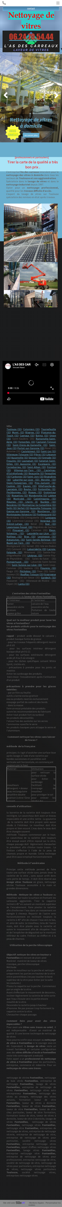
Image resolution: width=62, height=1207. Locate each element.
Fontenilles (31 (46, 489)
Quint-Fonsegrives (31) (20, 482)
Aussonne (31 (27, 464)
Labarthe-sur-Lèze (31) (26, 479)
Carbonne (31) (19, 476)
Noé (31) (50, 523)
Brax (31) (29, 536)
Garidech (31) (48, 577)
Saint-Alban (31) (36, 467)
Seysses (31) (35, 457)
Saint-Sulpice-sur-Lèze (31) (27, 564)
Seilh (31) (12, 508)
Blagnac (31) (32, 432)
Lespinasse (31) (47, 536)
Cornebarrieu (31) (16, 467)
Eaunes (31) (30, 486)
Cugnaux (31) (27, 435)
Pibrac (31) (40, 454)
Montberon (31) (46, 511)
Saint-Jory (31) (35, 476)
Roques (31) (35, 492)
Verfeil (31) (23, 508)
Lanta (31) (23, 583)
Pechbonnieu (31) (17, 492)
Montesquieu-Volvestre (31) (22, 514)
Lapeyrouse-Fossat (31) (19, 527)
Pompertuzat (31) (17, 561)
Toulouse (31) (14, 429)
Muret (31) (18, 432)
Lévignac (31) (34, 555)
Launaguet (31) (30, 460)
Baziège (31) (48, 501)
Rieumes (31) (16, 501)
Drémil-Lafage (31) (18, 523)
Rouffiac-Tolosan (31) (32, 574)
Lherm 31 (31, 501)
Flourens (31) (48, 568)
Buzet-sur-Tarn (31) (18, 542)
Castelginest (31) (30, 451)
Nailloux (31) (14, 536)
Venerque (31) (48, 520)
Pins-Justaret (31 (45, 482)
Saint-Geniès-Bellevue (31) (41, 539)
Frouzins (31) (14, 460)
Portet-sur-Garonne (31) (30, 448)
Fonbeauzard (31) (46, 514)
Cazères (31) (14, 486)
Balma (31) (42, 435)
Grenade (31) (49, 457)
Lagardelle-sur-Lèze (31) (41, 533)
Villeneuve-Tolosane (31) (20, 454)
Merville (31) (47, 479)
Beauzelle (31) (36, 473)
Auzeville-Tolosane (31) (43, 508)
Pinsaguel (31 (21, 530)
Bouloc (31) (30, 489)
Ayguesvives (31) (16, 539)
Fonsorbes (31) (26, 441)
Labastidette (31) (36, 549)
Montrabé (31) (22, 498)
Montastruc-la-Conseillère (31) (39, 505)
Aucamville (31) (19, 457)
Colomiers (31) (31, 429)
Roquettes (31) (20, 495)
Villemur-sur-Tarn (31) (27, 470)
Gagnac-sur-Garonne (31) (21, 511)
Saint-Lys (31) (48, 451)
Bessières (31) (14, 505)
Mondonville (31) (38, 495)
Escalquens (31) (47, 464)
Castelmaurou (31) (45, 498)
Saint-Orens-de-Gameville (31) (30, 445)
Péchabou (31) (28, 571)
